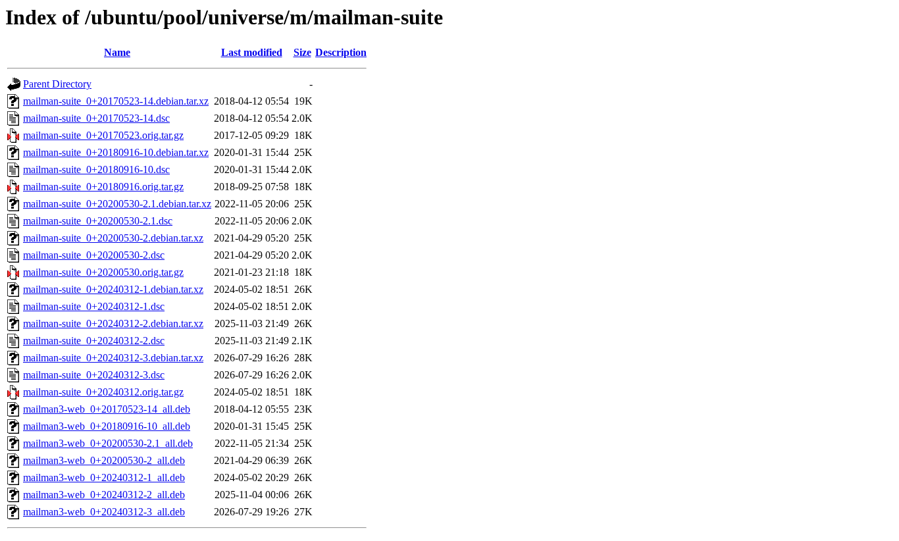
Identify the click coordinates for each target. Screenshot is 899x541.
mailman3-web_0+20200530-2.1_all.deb (108, 443)
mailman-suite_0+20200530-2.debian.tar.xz (113, 238)
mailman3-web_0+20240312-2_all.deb (104, 494)
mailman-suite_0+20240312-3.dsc (94, 374)
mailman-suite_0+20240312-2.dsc (94, 340)
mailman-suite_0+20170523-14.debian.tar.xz (116, 101)
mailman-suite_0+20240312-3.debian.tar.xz (113, 357)
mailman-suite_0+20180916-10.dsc (96, 169)
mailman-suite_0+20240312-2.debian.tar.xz (113, 323)
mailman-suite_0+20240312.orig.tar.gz (103, 392)
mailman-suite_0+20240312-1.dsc (94, 306)
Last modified (251, 52)
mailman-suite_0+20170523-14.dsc (96, 118)
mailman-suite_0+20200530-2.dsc (94, 255)
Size (302, 52)
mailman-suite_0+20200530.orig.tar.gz (103, 272)
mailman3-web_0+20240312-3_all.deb (104, 511)
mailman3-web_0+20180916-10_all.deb (106, 426)
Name (117, 52)
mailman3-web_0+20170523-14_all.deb (106, 409)
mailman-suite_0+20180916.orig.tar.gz (103, 186)
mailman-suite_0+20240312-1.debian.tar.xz (113, 289)
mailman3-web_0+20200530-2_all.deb (104, 460)
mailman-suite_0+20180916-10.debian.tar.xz (116, 152)
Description (341, 52)
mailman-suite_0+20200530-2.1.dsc (97, 220)
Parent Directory (57, 84)
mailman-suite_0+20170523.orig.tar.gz (103, 135)
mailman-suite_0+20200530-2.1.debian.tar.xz (117, 203)
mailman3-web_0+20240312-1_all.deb (104, 477)
